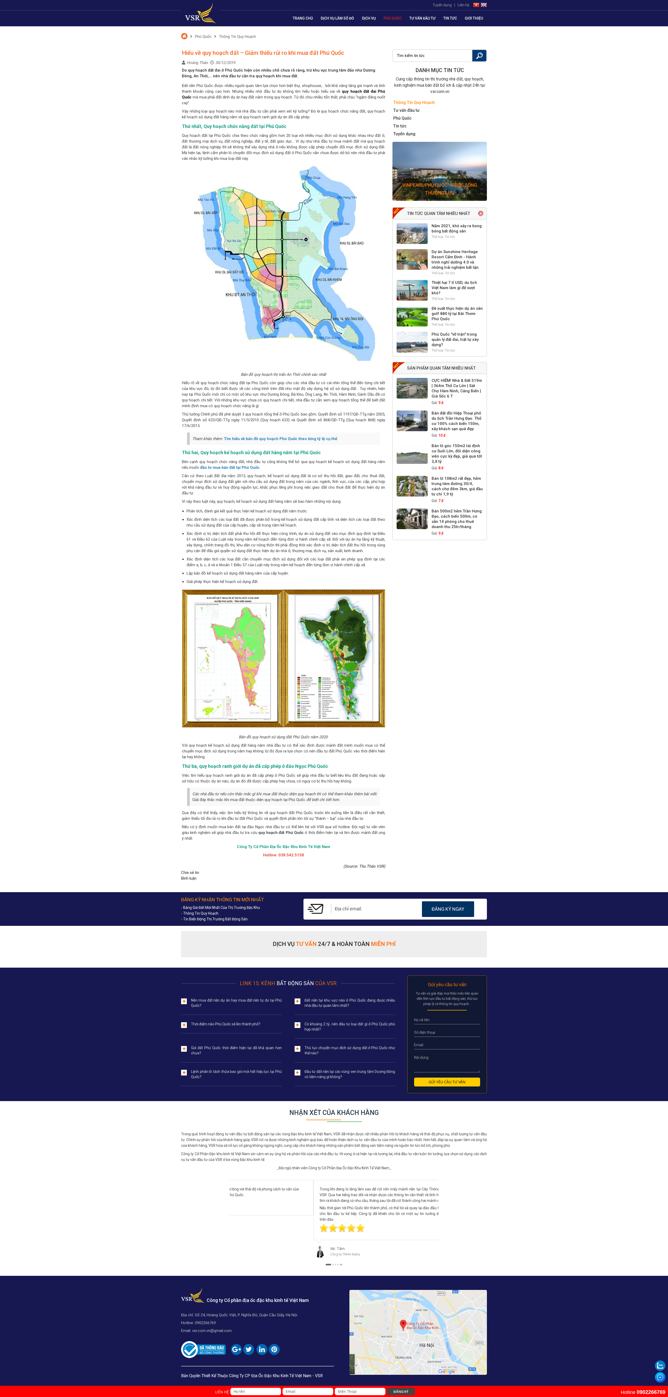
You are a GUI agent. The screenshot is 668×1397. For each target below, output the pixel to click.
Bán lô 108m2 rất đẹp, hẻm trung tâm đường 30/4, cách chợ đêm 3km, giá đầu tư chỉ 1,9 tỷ (457, 486)
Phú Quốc (393, 18)
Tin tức (450, 18)
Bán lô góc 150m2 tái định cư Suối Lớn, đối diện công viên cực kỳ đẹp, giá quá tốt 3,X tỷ (457, 453)
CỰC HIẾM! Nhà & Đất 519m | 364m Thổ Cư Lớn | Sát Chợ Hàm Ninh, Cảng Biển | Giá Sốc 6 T (457, 388)
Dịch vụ (369, 18)
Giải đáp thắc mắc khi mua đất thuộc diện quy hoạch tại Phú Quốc (248, 799)
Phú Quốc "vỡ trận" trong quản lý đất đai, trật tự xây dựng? (455, 339)
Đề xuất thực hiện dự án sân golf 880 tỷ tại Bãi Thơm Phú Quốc (457, 313)
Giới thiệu (474, 18)
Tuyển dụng (442, 5)
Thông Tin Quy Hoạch (237, 36)
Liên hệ (463, 5)
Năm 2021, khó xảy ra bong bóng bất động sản (457, 228)
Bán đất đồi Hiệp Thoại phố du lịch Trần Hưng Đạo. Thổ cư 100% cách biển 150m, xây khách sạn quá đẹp (456, 421)
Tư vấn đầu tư (422, 18)
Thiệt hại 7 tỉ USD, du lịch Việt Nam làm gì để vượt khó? (454, 287)
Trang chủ (303, 18)
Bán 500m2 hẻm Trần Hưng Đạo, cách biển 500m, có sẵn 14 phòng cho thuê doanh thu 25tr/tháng (457, 519)
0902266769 (205, 1322)
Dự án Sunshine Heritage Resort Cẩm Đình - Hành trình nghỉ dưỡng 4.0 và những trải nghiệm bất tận (455, 259)
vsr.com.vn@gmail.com (212, 1330)
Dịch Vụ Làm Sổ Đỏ (337, 18)
